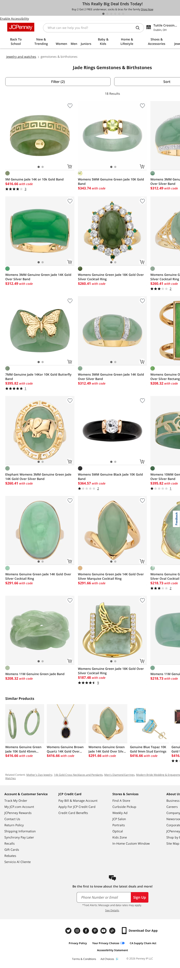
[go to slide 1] (103, 14)
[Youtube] (104, 931)
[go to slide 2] (107, 14)
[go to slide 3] (111, 14)
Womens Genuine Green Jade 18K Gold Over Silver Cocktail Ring (111, 277)
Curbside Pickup (124, 807)
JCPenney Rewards (18, 813)
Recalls (9, 843)
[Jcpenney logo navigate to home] (20, 27)
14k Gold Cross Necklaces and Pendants (78, 775)
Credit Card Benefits (73, 813)
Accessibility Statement (112, 950)
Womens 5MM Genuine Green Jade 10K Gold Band (111, 181)
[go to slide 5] (119, 14)
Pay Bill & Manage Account (77, 800)
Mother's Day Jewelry (39, 775)
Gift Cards (11, 849)
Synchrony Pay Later (19, 837)
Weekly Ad (120, 813)
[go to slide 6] (123, 14)
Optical (117, 831)
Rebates (10, 856)
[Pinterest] (95, 931)
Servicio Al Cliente (17, 862)
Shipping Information (20, 831)
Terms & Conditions (84, 959)
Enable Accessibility (14, 18)
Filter (58, 81)
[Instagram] (77, 931)
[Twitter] (69, 931)
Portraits (118, 825)
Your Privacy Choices (105, 943)
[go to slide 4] (115, 14)
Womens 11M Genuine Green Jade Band (35, 674)
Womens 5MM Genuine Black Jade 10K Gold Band (110, 476)
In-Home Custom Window (131, 843)
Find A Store (121, 800)
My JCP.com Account (19, 807)
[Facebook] (86, 931)
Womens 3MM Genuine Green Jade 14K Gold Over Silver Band (38, 277)
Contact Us (12, 819)
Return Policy (14, 825)
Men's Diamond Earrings (119, 775)
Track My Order (15, 800)
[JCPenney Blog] (112, 931)
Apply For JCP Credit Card (76, 807)
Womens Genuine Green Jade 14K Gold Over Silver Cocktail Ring (38, 576)
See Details (112, 910)
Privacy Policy (78, 943)
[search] (139, 27)
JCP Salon (119, 819)
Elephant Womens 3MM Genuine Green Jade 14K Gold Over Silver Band (38, 476)
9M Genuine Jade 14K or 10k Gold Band (34, 179)
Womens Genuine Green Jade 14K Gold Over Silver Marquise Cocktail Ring (111, 576)
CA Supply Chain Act (143, 943)
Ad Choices (107, 959)
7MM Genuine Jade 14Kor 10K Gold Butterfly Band (38, 376)
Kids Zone (119, 837)
